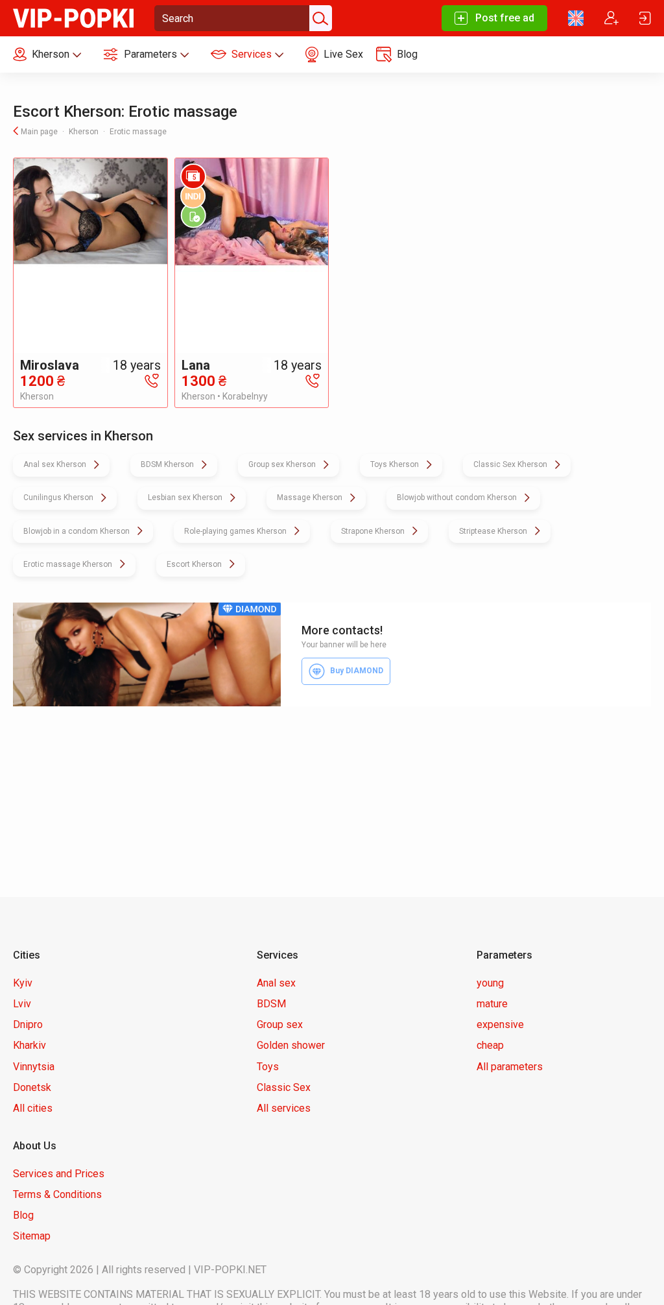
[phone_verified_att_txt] (193, 215)
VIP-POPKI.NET (230, 1269)
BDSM (271, 1004)
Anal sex (276, 983)
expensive (500, 1024)
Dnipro (28, 1024)
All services (284, 1108)
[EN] (576, 18)
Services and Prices (58, 1173)
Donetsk (32, 1087)
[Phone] (152, 380)
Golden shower (291, 1045)
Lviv (22, 1004)
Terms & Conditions (57, 1194)
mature (492, 1004)
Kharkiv (29, 1045)
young (490, 983)
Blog (23, 1215)
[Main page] (73, 17)
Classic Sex (284, 1087)
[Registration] (611, 18)
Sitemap (32, 1236)
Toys (268, 1066)
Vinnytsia (33, 1066)
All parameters (510, 1066)
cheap (490, 1045)
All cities (33, 1108)
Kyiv (22, 983)
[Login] (645, 18)
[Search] (319, 18)
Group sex (280, 1024)
